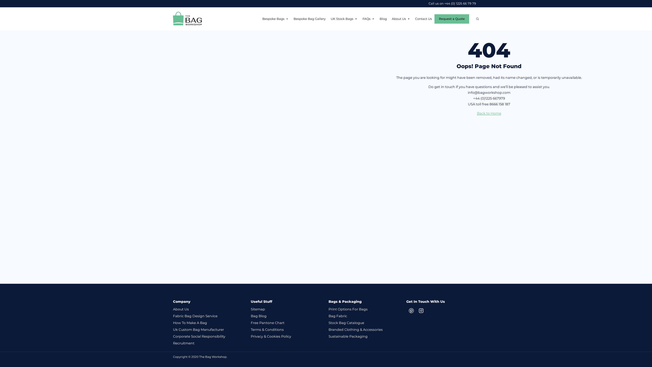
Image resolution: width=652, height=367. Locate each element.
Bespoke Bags (273, 19)
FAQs (366, 19)
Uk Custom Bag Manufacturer (198, 330)
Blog (383, 19)
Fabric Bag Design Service (195, 316)
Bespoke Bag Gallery (310, 19)
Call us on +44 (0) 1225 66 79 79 (452, 3)
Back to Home (489, 113)
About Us (399, 19)
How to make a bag (190, 323)
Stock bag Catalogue (346, 323)
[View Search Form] (476, 19)
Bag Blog (259, 316)
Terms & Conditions (267, 330)
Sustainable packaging (348, 336)
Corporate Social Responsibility (199, 336)
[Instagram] (421, 311)
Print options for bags (348, 309)
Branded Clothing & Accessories (356, 330)
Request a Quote (452, 19)
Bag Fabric (338, 316)
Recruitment (183, 343)
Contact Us (423, 19)
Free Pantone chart (267, 323)
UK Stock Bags (342, 19)
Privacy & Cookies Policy (271, 336)
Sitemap (258, 309)
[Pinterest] (411, 311)
